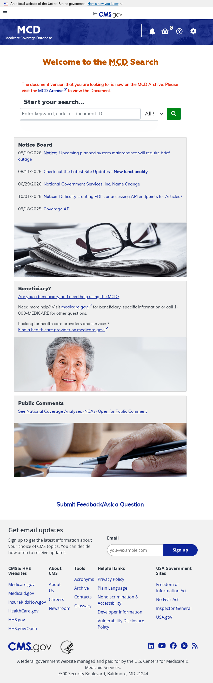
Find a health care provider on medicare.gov (61, 330)
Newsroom (59, 608)
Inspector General (173, 608)
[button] (152, 32)
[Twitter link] (184, 646)
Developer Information (120, 612)
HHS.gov (16, 620)
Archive (81, 588)
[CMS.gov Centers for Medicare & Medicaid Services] (106, 14)
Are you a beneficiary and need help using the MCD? (68, 297)
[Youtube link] (162, 646)
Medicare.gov (21, 584)
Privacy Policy (111, 579)
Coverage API (57, 209)
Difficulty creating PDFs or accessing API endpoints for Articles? (113, 197)
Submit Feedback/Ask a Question (100, 504)
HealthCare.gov (23, 611)
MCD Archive (51, 91)
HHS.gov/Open (22, 628)
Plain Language (112, 588)
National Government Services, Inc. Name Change (92, 184)
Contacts (83, 597)
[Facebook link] (173, 646)
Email (113, 538)
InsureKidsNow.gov (27, 602)
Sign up (180, 550)
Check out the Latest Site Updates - (96, 172)
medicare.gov (75, 307)
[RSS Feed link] (195, 646)
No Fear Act (167, 599)
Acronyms (84, 579)
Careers (56, 599)
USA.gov (164, 617)
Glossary (82, 606)
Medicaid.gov (21, 593)
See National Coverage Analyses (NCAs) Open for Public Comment (82, 411)
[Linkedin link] (151, 646)
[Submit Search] (174, 114)
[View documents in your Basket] (165, 32)
